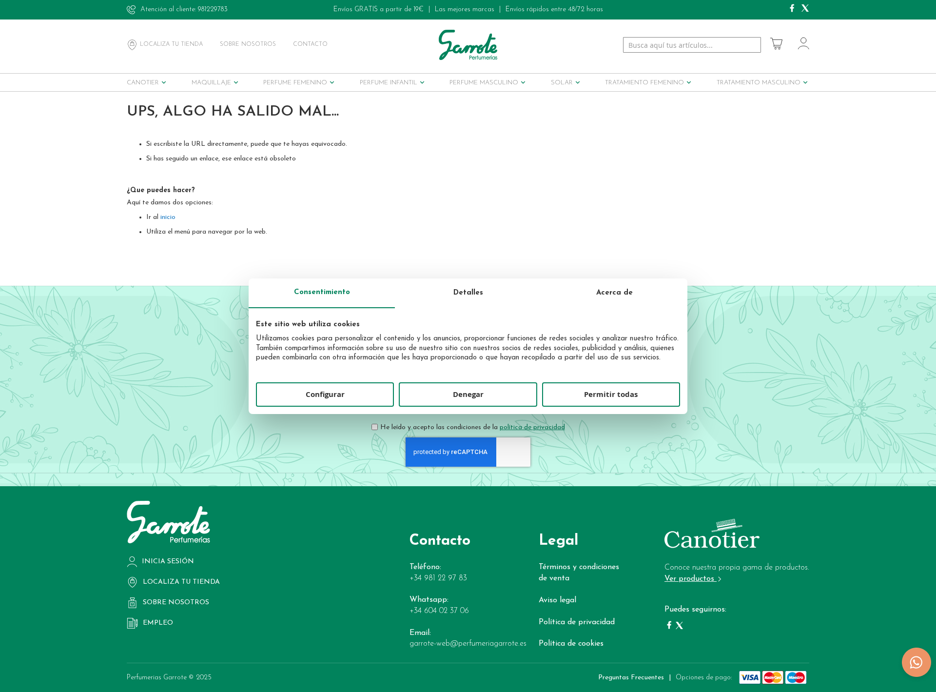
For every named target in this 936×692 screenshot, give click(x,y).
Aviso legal (557, 600)
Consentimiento (322, 292)
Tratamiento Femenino (644, 82)
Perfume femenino (295, 82)
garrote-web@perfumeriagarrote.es (468, 644)
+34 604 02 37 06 (439, 611)
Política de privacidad (577, 622)
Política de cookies (571, 644)
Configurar (325, 394)
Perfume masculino (483, 82)
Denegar (468, 394)
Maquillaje (211, 82)
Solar (562, 82)
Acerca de (614, 293)
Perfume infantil (388, 82)
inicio (168, 217)
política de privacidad (532, 427)
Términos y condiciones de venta (579, 572)
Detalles (468, 293)
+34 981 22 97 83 (438, 578)
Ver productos (690, 579)
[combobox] (692, 45)
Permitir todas (611, 394)
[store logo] (468, 44)
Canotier (143, 82)
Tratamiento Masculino (758, 82)
